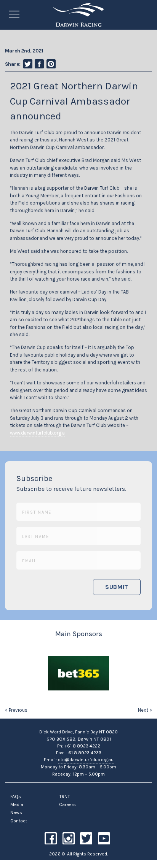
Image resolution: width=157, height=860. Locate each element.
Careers (67, 804)
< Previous (16, 710)
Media (16, 804)
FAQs (15, 796)
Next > (145, 710)
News (16, 812)
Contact (18, 821)
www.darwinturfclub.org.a (37, 433)
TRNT (64, 796)
